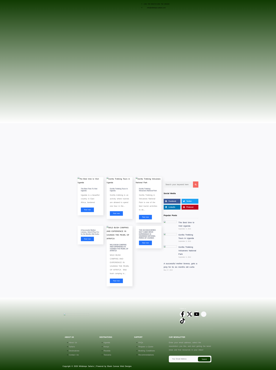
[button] (172, 201)
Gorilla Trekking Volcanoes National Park (187, 250)
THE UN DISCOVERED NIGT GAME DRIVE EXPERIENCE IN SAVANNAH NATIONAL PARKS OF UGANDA (147, 234)
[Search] (195, 184)
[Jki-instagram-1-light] (203, 314)
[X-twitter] (189, 314)
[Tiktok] (182, 321)
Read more (87, 210)
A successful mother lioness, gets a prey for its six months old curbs (90, 232)
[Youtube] (196, 314)
